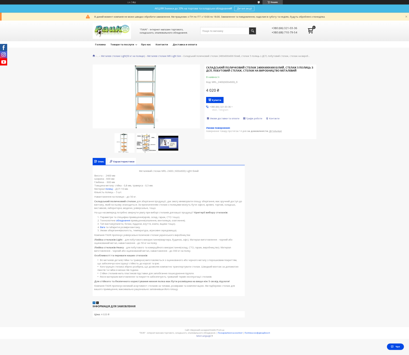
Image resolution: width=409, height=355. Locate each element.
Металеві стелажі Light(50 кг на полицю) (123, 56)
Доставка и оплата (185, 44)
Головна (100, 44)
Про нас (146, 44)
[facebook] (94, 303)
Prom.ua (220, 330)
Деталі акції (244, 8)
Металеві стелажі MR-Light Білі (164, 56)
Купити (216, 100)
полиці (109, 188)
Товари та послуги (122, 44)
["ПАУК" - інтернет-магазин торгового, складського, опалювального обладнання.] (112, 31)
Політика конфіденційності (257, 333)
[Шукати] (252, 30)
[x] (97, 303)
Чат (398, 346)
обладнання (123, 220)
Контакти (162, 44)
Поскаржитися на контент (230, 333)
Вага (102, 227)
